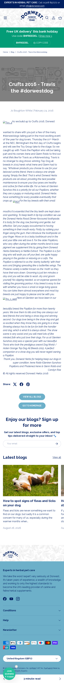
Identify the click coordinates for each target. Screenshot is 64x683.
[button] (60, 18)
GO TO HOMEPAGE (32, 405)
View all (57, 457)
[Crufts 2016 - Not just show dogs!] (60, 679)
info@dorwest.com (35, 6)
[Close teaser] (16, 666)
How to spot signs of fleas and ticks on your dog (29, 503)
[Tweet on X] (15, 384)
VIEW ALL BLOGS (32, 397)
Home (5, 52)
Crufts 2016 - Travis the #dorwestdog (32, 52)
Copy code (42, 43)
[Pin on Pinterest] (28, 384)
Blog (12, 52)
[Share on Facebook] (21, 384)
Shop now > (45, 36)
